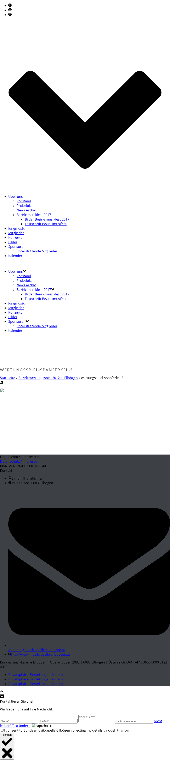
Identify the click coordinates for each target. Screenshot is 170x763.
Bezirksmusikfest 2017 (34, 214)
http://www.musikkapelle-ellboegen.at (40, 654)
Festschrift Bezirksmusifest (46, 224)
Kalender (15, 255)
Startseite (7, 378)
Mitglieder (16, 233)
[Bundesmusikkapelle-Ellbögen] (1, 263)
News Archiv (26, 210)
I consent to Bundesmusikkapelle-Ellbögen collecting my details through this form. (68, 730)
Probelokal (25, 205)
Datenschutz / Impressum (20, 461)
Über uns (15, 196)
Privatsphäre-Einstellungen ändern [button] (35, 674)
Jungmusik (16, 228)
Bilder (12, 242)
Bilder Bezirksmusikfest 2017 (47, 219)
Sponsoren (17, 246)
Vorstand (24, 201)
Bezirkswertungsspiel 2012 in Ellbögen (48, 378)
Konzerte (15, 237)
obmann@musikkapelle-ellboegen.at (36, 650)
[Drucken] (1, 382)
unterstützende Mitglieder (37, 251)
